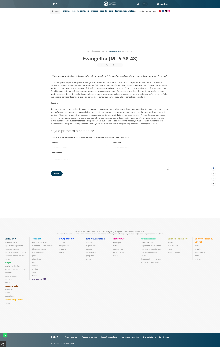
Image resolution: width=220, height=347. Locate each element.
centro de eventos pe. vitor (15, 256)
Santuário (10, 238)
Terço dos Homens (114, 51)
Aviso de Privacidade (89, 337)
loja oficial (8, 279)
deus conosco (173, 246)
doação (141, 11)
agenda (103, 11)
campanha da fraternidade (42, 246)
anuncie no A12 (39, 279)
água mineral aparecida (14, 246)
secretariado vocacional (149, 262)
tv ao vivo (62, 249)
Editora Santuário (178, 238)
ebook (197, 255)
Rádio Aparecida (95, 238)
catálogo (198, 259)
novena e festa (11, 286)
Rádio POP (119, 238)
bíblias (170, 242)
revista (148, 11)
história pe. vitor (146, 242)
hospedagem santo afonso (150, 246)
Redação (36, 238)
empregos (117, 242)
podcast (89, 249)
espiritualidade (38, 252)
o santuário (9, 289)
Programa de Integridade (130, 337)
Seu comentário (58, 152)
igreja (34, 256)
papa (34, 272)
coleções (198, 249)
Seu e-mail (117, 143)
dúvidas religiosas (39, 249)
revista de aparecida (14, 299)
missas (94, 11)
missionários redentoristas (150, 249)
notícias (8, 282)
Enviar (56, 174)
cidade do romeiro (12, 249)
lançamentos (200, 252)
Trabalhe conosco (71, 337)
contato (7, 259)
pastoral (8, 293)
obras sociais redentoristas (150, 259)
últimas (66, 11)
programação (64, 246)
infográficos (36, 259)
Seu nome (55, 143)
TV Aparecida (66, 238)
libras (34, 262)
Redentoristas (148, 238)
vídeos (7, 303)
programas (90, 256)
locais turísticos (11, 276)
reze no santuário (80, 11)
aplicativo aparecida (39, 242)
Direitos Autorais (149, 337)
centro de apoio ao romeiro (15, 252)
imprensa (8, 272)
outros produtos (174, 252)
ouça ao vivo (91, 246)
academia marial (11, 242)
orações (35, 269)
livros (170, 249)
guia (111, 11)
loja (154, 11)
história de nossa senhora (15, 269)
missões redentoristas (148, 252)
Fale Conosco (164, 337)
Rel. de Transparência (109, 337)
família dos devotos (124, 11)
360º (135, 11)
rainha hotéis (10, 296)
